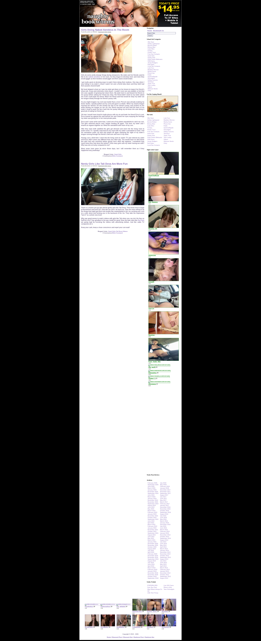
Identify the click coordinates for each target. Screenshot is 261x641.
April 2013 (163, 566)
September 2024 (153, 493)
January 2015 (164, 533)
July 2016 (163, 516)
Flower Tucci (152, 52)
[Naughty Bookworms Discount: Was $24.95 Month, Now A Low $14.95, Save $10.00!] (130, 26)
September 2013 (165, 557)
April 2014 (163, 547)
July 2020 (151, 550)
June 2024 (151, 495)
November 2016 (165, 509)
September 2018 (153, 578)
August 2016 (164, 514)
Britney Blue (151, 47)
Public (150, 75)
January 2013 (164, 571)
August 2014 (164, 540)
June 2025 (151, 486)
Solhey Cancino (153, 80)
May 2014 (163, 545)
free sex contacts (154, 54)
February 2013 (165, 569)
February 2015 (165, 531)
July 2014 (163, 542)
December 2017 (165, 490)
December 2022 (153, 516)
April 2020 (151, 552)
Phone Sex (151, 73)
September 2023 (153, 504)
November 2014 (165, 535)
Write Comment (117, 156)
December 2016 (165, 507)
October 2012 (164, 575)
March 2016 (164, 521)
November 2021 (153, 529)
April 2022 (151, 523)
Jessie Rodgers (153, 63)
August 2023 (152, 505)
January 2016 (164, 523)
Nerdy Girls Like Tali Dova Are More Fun (104, 163)
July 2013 (163, 561)
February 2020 (152, 554)
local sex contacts (154, 66)
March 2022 (151, 524)
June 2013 (163, 562)
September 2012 (165, 576)
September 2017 (165, 493)
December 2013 (165, 552)
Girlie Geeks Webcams (155, 59)
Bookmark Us (158, 31)
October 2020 (152, 547)
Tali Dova (119, 231)
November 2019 (153, 557)
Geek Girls (118, 154)
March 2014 (164, 549)
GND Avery (151, 61)
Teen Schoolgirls (169, 589)
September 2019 (153, 559)
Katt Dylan (151, 64)
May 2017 (163, 500)
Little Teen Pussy (152, 593)
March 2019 (151, 568)
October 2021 (152, 531)
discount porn (117, 637)
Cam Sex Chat (152, 587)
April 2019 (151, 566)
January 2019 (152, 571)
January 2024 (152, 498)
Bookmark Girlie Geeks (104, 32)
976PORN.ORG (152, 585)
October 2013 (164, 555)
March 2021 (151, 540)
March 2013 (164, 568)
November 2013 (165, 554)
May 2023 (151, 509)
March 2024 (151, 497)
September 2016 (165, 512)
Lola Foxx (151, 68)
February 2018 (165, 486)
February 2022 (152, 526)
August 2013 (164, 559)
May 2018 (163, 484)
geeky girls (151, 57)
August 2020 (152, 549)
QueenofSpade (152, 76)
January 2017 (164, 505)
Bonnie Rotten (152, 45)
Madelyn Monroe (153, 69)
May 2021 (151, 538)
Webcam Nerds (153, 89)
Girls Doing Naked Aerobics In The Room (105, 29)
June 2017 (163, 498)
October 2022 (152, 517)
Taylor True (151, 83)
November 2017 (165, 491)
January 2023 (152, 514)
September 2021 (153, 533)
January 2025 (152, 490)
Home (149, 31)
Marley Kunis (152, 71)
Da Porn (141, 220)
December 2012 (165, 573)
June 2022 (151, 521)
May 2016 (163, 519)
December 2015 (165, 524)
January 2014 (164, 550)
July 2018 (163, 483)
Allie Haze (151, 42)
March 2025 (151, 488)
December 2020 (153, 543)
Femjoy (150, 50)
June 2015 (163, 528)
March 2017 (164, 502)
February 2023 (152, 512)
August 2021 (152, 535)
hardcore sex (149, 637)
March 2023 (151, 510)
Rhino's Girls (168, 587)
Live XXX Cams (169, 585)
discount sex (128, 637)
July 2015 (163, 526)
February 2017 (165, 504)
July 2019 (151, 562)
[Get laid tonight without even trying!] (162, 111)
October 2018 (152, 576)
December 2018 (153, 573)
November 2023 (153, 502)
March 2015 (164, 529)
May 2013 (163, 564)
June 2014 (163, 543)
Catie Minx (151, 49)
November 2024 (153, 491)
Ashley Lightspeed (153, 44)
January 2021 (152, 542)
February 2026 (152, 483)
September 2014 (165, 538)
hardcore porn (139, 637)
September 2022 (153, 519)
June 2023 (151, 507)
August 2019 (152, 561)
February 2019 (152, 569)
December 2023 (153, 500)
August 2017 (164, 495)
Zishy (149, 90)
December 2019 (153, 555)
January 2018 (164, 488)
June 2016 (163, 517)
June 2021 (151, 536)
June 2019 (151, 564)
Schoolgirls (151, 78)
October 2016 (164, 510)
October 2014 (164, 536)
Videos (125, 231)
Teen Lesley (151, 85)
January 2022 (152, 528)
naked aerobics (94, 77)
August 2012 (164, 578)
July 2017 (163, 497)
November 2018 (153, 575)
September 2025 (153, 484)
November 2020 (153, 545)
